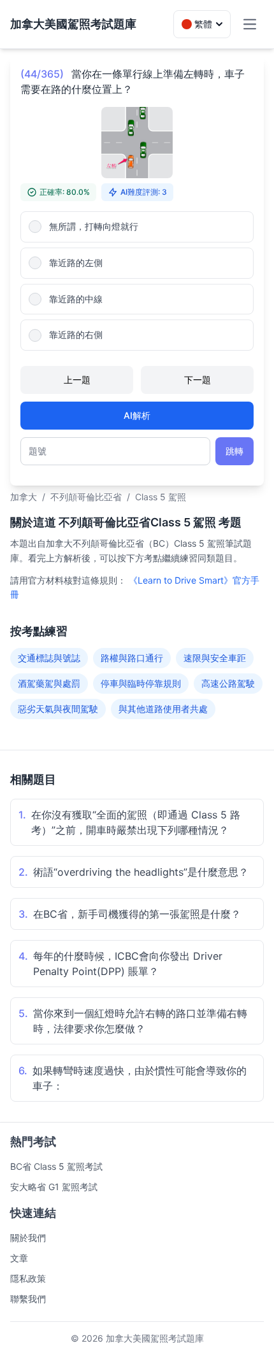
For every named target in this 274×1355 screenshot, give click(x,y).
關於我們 (28, 1237)
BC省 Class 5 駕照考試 (56, 1166)
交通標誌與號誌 (49, 657)
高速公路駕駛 (228, 683)
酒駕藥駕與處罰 (49, 683)
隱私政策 (28, 1278)
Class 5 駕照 (160, 496)
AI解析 (137, 415)
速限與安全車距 (215, 657)
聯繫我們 (28, 1298)
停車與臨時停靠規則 (141, 683)
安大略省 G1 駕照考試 (53, 1186)
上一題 (77, 379)
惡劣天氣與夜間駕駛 (58, 708)
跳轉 (234, 451)
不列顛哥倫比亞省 (86, 496)
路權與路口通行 (132, 657)
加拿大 (23, 496)
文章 (19, 1258)
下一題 (197, 379)
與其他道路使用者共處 (163, 708)
